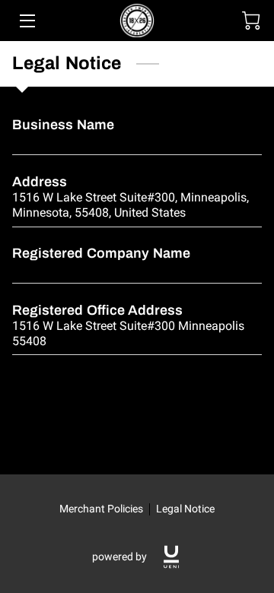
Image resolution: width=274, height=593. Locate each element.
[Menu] (26, 20)
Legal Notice (185, 509)
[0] (251, 20)
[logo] (171, 557)
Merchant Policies (101, 509)
